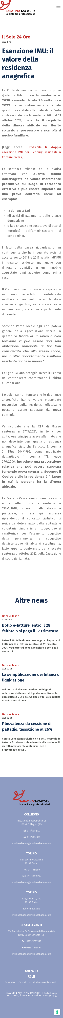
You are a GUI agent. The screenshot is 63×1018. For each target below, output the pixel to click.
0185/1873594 (33, 947)
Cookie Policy (50, 993)
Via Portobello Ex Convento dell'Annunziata (31, 931)
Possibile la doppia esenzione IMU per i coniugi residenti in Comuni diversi (31, 152)
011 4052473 (33, 908)
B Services (36, 995)
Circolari (22, 982)
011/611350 (34, 869)
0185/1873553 (34, 941)
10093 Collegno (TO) (31, 824)
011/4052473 (33, 830)
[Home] (7, 7)
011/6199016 (34, 876)
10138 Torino (31, 902)
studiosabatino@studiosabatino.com (31, 843)
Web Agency (49, 995)
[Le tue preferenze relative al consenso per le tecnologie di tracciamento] (57, 1012)
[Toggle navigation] (38, 8)
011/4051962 (33, 837)
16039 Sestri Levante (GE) (31, 935)
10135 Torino (31, 863)
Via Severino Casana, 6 (31, 859)
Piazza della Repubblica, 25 (31, 820)
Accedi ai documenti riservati (42, 982)
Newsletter (10, 982)
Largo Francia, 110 (31, 898)
